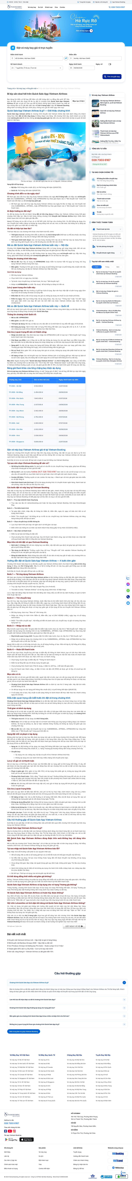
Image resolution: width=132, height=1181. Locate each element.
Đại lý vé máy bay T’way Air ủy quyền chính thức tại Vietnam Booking (108, 272)
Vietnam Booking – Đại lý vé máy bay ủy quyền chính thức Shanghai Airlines (109, 360)
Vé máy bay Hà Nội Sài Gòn (75, 1060)
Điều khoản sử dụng (11, 1168)
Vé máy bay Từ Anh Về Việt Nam (20, 1097)
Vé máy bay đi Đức (44, 1093)
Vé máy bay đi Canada (45, 1067)
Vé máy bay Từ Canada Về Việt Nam (21, 1074)
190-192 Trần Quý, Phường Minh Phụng (84, 1117)
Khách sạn (49, 7)
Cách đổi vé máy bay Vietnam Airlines (110, 112)
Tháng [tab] (107, 267)
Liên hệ (6, 1156)
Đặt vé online (101, 192)
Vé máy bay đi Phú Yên (103, 1093)
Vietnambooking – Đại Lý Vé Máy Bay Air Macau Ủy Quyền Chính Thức (108, 311)
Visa (56, 7)
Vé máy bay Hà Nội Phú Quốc (76, 1097)
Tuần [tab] (96, 267)
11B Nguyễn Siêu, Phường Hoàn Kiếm (83, 1126)
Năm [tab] (117, 267)
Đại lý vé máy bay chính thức (107, 185)
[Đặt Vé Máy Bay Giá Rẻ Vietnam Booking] (66, 28)
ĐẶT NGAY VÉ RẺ (73, 926)
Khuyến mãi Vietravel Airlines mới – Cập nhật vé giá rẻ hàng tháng (32, 940)
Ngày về (99, 64)
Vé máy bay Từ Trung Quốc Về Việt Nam (22, 1093)
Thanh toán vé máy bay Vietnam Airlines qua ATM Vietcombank (109, 133)
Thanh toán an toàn (103, 198)
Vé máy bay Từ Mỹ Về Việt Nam (20, 1060)
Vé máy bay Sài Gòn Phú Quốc (76, 1100)
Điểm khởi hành (17, 54)
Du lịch (40, 7)
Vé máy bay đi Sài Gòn (103, 1089)
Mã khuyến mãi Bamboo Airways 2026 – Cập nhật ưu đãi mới (30, 943)
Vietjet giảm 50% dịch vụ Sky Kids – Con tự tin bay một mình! (30, 949)
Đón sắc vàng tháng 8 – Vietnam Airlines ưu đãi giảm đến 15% (30, 952)
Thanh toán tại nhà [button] (103, 229)
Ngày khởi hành (75, 64)
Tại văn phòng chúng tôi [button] (104, 246)
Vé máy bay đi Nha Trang (104, 1086)
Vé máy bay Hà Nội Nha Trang (76, 1089)
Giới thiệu (7, 1152)
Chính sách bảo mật (11, 1164)
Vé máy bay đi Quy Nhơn (103, 1082)
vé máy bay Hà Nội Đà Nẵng (76, 1086)
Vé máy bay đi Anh (44, 1086)
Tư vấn (99, 212)
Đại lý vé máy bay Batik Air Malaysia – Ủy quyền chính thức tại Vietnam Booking (108, 302)
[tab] (107, 229)
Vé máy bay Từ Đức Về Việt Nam (20, 1086)
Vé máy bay (32, 7)
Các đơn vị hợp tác (10, 1160)
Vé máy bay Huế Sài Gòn (75, 1071)
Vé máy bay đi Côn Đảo (103, 1078)
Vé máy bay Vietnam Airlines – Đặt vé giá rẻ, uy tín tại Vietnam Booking (111, 103)
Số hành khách (16, 64)
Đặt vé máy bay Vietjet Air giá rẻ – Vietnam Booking (107, 292)
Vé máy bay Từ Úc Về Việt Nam (19, 1082)
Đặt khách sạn (43, 1160)
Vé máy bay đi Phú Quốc (103, 1067)
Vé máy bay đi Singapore (46, 1082)
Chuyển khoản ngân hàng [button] (105, 253)
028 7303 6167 (118, 7)
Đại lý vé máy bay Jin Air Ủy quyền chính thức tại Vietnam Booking (107, 282)
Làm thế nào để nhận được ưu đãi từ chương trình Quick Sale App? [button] (32, 999)
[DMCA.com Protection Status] (122, 1176)
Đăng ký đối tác (78, 1168)
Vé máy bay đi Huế (102, 1074)
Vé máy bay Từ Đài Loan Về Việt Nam (21, 1071)
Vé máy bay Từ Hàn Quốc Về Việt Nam (22, 1063)
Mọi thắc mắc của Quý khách (101, 154)
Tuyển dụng (77, 1152)
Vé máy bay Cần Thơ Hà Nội (76, 1093)
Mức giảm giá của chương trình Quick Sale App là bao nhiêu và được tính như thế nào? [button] (39, 1016)
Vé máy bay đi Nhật (44, 1074)
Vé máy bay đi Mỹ (44, 1063)
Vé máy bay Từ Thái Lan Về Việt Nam (21, 1100)
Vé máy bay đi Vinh (102, 1097)
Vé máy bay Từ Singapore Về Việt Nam (22, 1078)
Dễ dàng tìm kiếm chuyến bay (107, 178)
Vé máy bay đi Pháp (44, 1089)
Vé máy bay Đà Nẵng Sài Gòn (76, 1063)
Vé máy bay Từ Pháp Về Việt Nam (20, 1089)
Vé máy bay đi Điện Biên (103, 1100)
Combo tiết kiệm (44, 1168)
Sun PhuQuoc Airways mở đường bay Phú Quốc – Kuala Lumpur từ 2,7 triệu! (35, 946)
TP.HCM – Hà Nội (15, 386)
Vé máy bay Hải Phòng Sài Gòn (77, 1074)
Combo (62, 7)
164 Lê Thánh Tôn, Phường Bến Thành (84, 1119)
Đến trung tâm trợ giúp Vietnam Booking (23, 1031)
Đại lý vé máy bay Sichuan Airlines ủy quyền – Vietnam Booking (108, 321)
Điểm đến (73, 54)
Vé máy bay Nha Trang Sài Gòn (77, 1078)
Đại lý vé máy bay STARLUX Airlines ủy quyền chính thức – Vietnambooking (109, 340)
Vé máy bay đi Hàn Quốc (46, 1071)
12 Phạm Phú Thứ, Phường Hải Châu (83, 1133)
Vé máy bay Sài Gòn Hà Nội (75, 1082)
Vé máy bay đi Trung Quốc (46, 1100)
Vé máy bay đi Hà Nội (102, 1060)
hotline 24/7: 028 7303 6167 (43, 472)
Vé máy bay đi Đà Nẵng (103, 1063)
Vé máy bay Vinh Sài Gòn (75, 1067)
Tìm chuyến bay (113, 77)
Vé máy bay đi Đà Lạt (102, 1071)
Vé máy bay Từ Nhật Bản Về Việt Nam (22, 1067)
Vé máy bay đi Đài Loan (45, 1078)
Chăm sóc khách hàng (80, 1160)
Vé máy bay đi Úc (44, 1060)
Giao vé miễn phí (102, 205)
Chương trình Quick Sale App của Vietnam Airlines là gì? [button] (29, 982)
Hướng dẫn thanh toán (80, 1156)
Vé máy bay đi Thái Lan (45, 1097)
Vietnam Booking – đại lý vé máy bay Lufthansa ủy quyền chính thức (108, 331)
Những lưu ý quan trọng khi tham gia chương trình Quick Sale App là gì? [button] (35, 1024)
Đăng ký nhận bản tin (80, 1164)
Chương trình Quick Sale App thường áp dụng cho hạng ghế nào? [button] (32, 1008)
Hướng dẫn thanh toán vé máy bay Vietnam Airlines (110, 122)
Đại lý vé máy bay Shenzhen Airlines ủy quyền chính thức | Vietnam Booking (109, 350)
